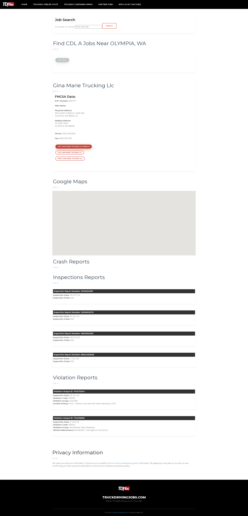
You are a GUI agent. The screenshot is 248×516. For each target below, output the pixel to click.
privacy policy (132, 463)
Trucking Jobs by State (45, 4)
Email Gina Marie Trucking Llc (70, 158)
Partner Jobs (105, 4)
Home (24, 4)
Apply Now (62, 60)
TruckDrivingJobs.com (119, 512)
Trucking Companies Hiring (78, 4)
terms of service (114, 463)
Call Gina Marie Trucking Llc (70, 152)
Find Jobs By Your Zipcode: (65, 27)
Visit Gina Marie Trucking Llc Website (74, 146)
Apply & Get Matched (130, 4)
